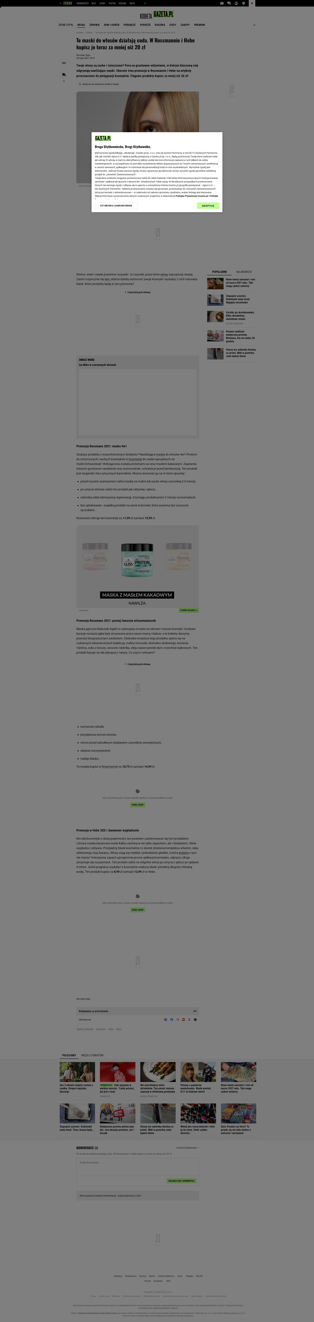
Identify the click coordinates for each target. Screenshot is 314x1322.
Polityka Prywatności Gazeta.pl (192, 196)
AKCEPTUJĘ (208, 205)
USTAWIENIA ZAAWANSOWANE (116, 205)
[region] (157, 172)
